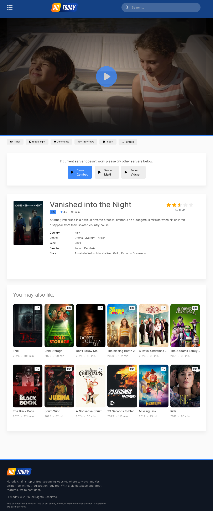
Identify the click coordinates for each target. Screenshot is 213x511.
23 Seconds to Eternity (122, 411)
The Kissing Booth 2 (121, 351)
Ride (173, 411)
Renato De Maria (85, 248)
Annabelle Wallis (85, 253)
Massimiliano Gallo (107, 253)
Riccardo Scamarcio (133, 253)
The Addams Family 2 (185, 351)
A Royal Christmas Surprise (153, 351)
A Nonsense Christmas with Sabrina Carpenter (90, 411)
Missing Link (147, 411)
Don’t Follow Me (87, 351)
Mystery (89, 237)
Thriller (100, 237)
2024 (78, 243)
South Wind (52, 411)
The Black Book (23, 411)
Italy (77, 232)
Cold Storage (53, 351)
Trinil (16, 351)
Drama (79, 237)
